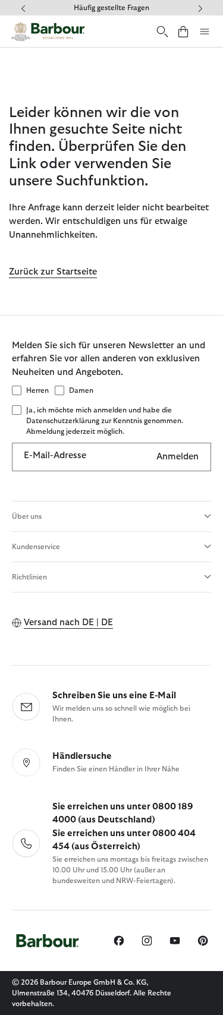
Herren (37, 390)
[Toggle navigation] (204, 31)
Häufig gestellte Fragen (111, 7)
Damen (81, 390)
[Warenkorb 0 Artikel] (183, 31)
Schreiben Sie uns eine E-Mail (114, 695)
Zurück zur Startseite (53, 271)
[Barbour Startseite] (47, 31)
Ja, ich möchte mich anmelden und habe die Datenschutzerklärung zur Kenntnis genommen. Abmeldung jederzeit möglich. (104, 420)
